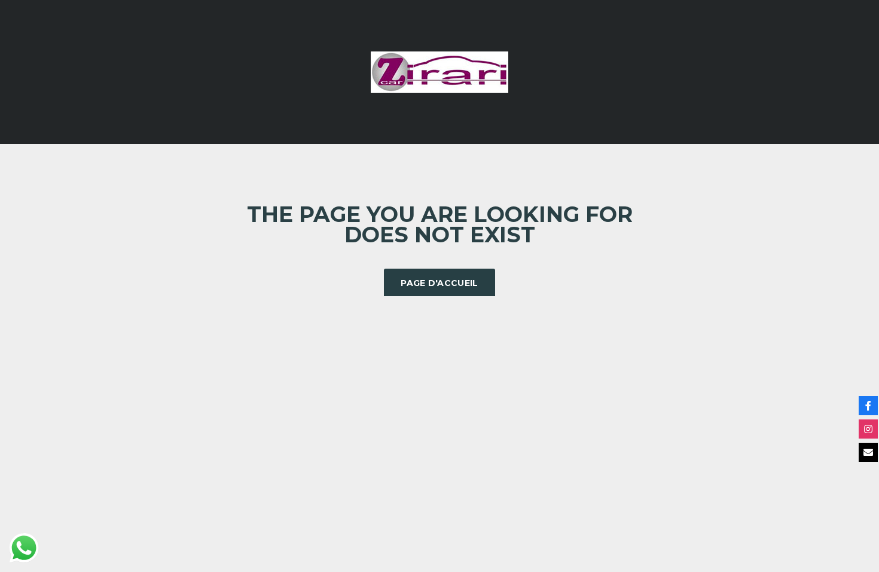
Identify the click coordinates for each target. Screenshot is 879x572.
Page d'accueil (439, 283)
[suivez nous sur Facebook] (868, 405)
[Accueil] (439, 71)
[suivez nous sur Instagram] (868, 429)
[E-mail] (868, 452)
